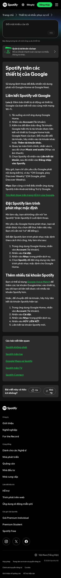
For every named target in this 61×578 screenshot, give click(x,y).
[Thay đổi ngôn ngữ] (23, 4)
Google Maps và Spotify (19, 361)
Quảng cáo (9, 463)
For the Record (11, 436)
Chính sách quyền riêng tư (12, 567)
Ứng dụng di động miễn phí (18, 504)
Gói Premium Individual (16, 517)
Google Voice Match (38, 281)
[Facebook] (26, 541)
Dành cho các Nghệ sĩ (14, 450)
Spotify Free (9, 531)
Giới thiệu (8, 423)
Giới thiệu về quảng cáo (12, 573)
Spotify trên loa (14, 354)
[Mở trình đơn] (56, 4)
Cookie (27, 567)
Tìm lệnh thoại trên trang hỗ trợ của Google (30, 195)
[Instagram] (6, 541)
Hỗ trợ (6, 490)
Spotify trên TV (14, 368)
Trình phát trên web (13, 497)
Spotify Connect (15, 374)
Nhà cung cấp (10, 476)
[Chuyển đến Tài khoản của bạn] (54, 51)
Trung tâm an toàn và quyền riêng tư (27, 561)
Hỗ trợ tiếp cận (29, 573)
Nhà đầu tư (9, 470)
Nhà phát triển (11, 457)
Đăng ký (30, 4)
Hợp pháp (6, 561)
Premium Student (12, 524)
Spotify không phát (16, 347)
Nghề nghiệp (10, 430)
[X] (16, 541)
